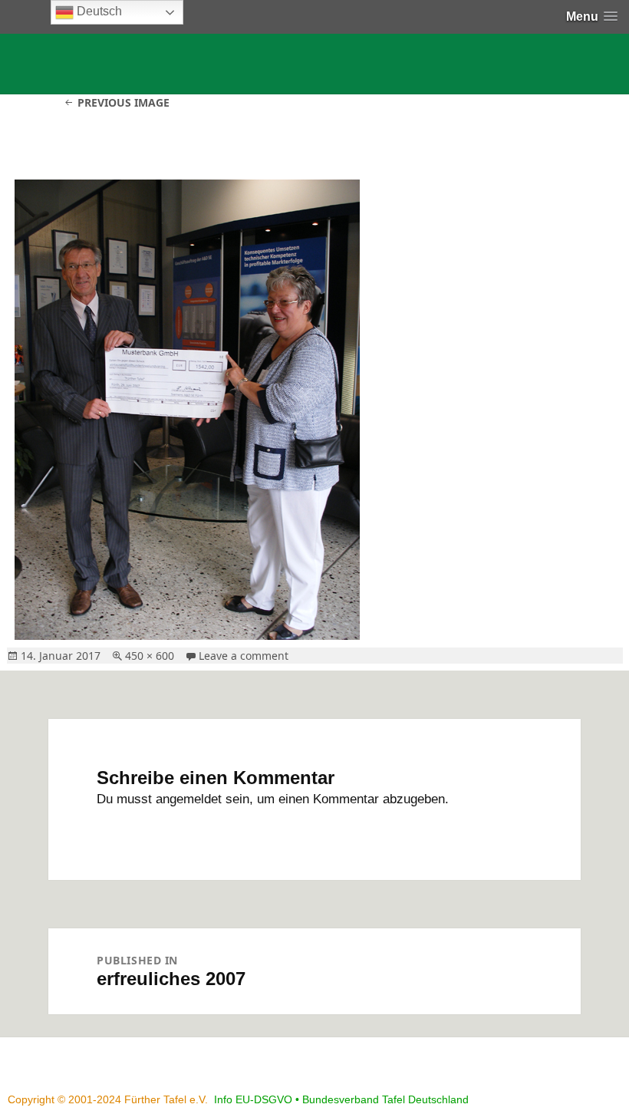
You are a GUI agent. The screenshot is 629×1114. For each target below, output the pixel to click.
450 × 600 (149, 655)
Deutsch (98, 11)
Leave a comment (243, 655)
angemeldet (189, 799)
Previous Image (123, 102)
